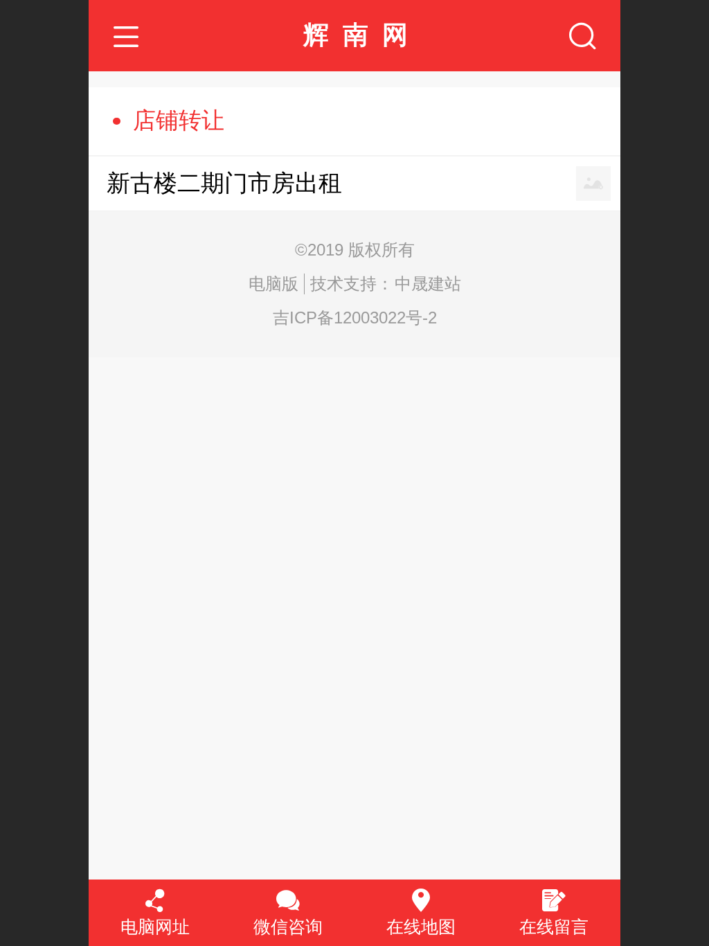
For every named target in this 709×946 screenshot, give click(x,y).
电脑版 (273, 283)
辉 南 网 (355, 35)
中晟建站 (428, 283)
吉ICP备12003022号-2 (355, 317)
